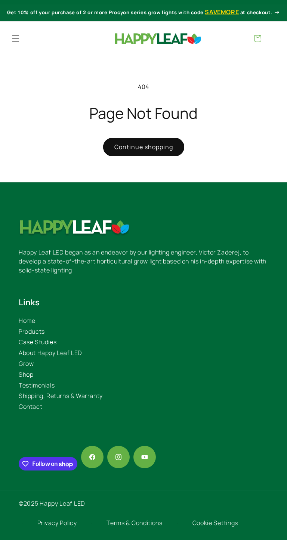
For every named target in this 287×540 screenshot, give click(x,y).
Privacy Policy (57, 523)
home (27, 321)
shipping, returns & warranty (61, 396)
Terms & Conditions (135, 523)
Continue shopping (143, 147)
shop (26, 374)
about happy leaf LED (50, 353)
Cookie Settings (215, 523)
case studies (37, 342)
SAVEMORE (222, 12)
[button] (15, 38)
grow (26, 364)
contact (30, 406)
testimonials (37, 385)
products (32, 331)
